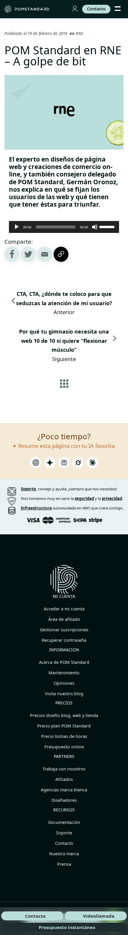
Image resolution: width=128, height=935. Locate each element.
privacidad (112, 498)
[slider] (107, 226)
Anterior (64, 303)
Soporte (64, 833)
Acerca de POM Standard (64, 662)
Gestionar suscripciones (64, 629)
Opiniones (64, 683)
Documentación (64, 822)
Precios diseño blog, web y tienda (64, 715)
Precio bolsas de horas (64, 736)
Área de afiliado (64, 619)
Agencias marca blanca (64, 790)
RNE (79, 33)
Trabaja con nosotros (64, 769)
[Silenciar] (95, 227)
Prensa (64, 864)
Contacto (64, 843)
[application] (64, 227)
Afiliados (64, 779)
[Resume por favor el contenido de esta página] (35, 464)
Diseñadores (64, 800)
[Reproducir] (17, 227)
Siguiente (64, 345)
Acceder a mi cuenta (64, 609)
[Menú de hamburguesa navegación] (118, 9)
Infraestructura (36, 508)
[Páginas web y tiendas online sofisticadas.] (30, 9)
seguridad (84, 498)
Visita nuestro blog (64, 693)
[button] (44, 254)
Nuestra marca (64, 853)
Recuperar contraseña (64, 640)
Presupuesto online (64, 747)
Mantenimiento (64, 672)
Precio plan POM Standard (64, 726)
